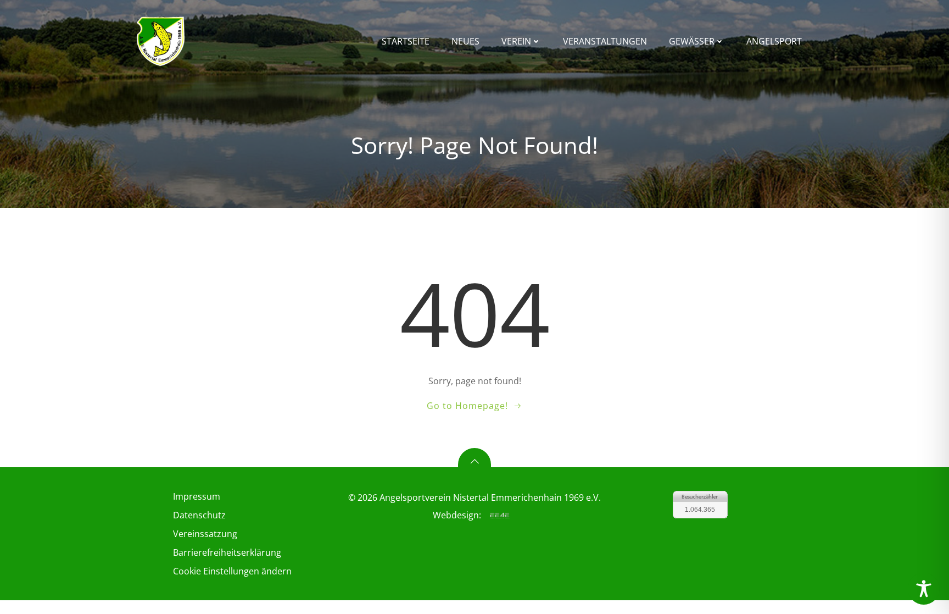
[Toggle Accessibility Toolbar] (924, 589)
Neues (465, 41)
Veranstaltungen (605, 41)
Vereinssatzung (205, 534)
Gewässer (691, 41)
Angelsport (774, 41)
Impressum (196, 496)
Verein (516, 41)
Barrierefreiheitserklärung (227, 552)
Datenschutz (199, 515)
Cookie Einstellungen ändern (232, 571)
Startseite (405, 41)
